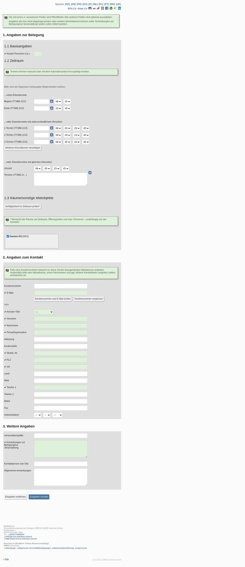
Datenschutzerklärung (63, 548)
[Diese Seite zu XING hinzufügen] (115, 9)
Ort (8, 366)
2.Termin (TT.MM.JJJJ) (15, 135)
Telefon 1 (11, 387)
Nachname (12, 325)
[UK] (118, 4)
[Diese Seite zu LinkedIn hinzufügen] (119, 9)
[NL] (95, 4)
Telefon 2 (9, 394)
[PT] (106, 4)
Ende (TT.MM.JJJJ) (14, 108)
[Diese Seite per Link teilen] (98, 9)
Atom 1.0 (82, 8)
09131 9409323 (17, 534)
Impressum (81, 548)
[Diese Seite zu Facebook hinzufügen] (107, 9)
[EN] (73, 4)
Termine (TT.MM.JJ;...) (15, 175)
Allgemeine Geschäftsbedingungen (34, 548)
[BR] (112, 4)
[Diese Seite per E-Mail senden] (94, 9)
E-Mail (9, 293)
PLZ (8, 360)
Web (6, 380)
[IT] (90, 4)
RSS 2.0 (72, 8)
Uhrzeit (8, 168)
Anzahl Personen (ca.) (18, 53)
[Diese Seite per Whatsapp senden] (111, 9)
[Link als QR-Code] (102, 9)
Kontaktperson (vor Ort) (16, 463)
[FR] (79, 4)
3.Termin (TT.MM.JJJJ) (15, 142)
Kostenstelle (10, 346)
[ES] (85, 4)
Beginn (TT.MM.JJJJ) (15, 101)
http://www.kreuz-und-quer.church (21, 539)
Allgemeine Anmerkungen (17, 470)
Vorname (11, 318)
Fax (6, 408)
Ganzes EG (19, 236)
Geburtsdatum (11, 415)
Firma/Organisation (16, 332)
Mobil (7, 401)
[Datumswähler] (51, 101)
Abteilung (9, 339)
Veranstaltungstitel (13, 435)
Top (7, 559)
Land (7, 373)
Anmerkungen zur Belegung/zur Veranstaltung (14, 445)
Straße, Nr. (12, 353)
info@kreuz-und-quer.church (19, 537)
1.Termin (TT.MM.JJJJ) (15, 128)
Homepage (11, 548)
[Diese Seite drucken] (90, 9)
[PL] (101, 4)
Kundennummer (12, 286)
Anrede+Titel (13, 311)
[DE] (67, 4)
